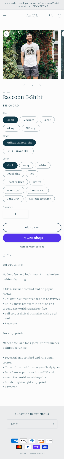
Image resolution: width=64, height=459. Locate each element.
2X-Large (31, 128)
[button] (5, 15)
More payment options (32, 246)
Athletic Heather (40, 198)
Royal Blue (13, 173)
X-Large (11, 128)
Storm (37, 181)
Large (47, 119)
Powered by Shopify (37, 453)
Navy (26, 165)
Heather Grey (15, 181)
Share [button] (10, 255)
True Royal (14, 190)
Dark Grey (13, 198)
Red (32, 173)
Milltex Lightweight (19, 142)
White (43, 165)
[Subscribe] (53, 424)
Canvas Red (37, 190)
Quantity (8, 207)
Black (10, 165)
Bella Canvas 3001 (18, 150)
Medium (28, 119)
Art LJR (26, 453)
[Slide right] (40, 85)
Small (10, 119)
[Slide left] (24, 85)
